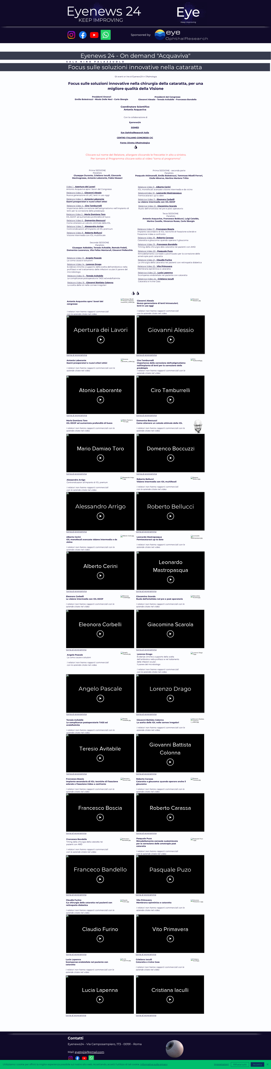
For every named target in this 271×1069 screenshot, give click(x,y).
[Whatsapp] (106, 35)
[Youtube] (94, 35)
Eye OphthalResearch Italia (135, 132)
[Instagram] (71, 35)
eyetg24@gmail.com (89, 1052)
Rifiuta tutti (240, 1064)
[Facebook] (83, 35)
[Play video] (100, 339)
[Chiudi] (267, 1064)
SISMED (135, 127)
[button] (135, 67)
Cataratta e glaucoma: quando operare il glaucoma (163, 240)
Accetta (257, 1064)
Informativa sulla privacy (154, 1064)
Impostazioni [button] (221, 1064)
